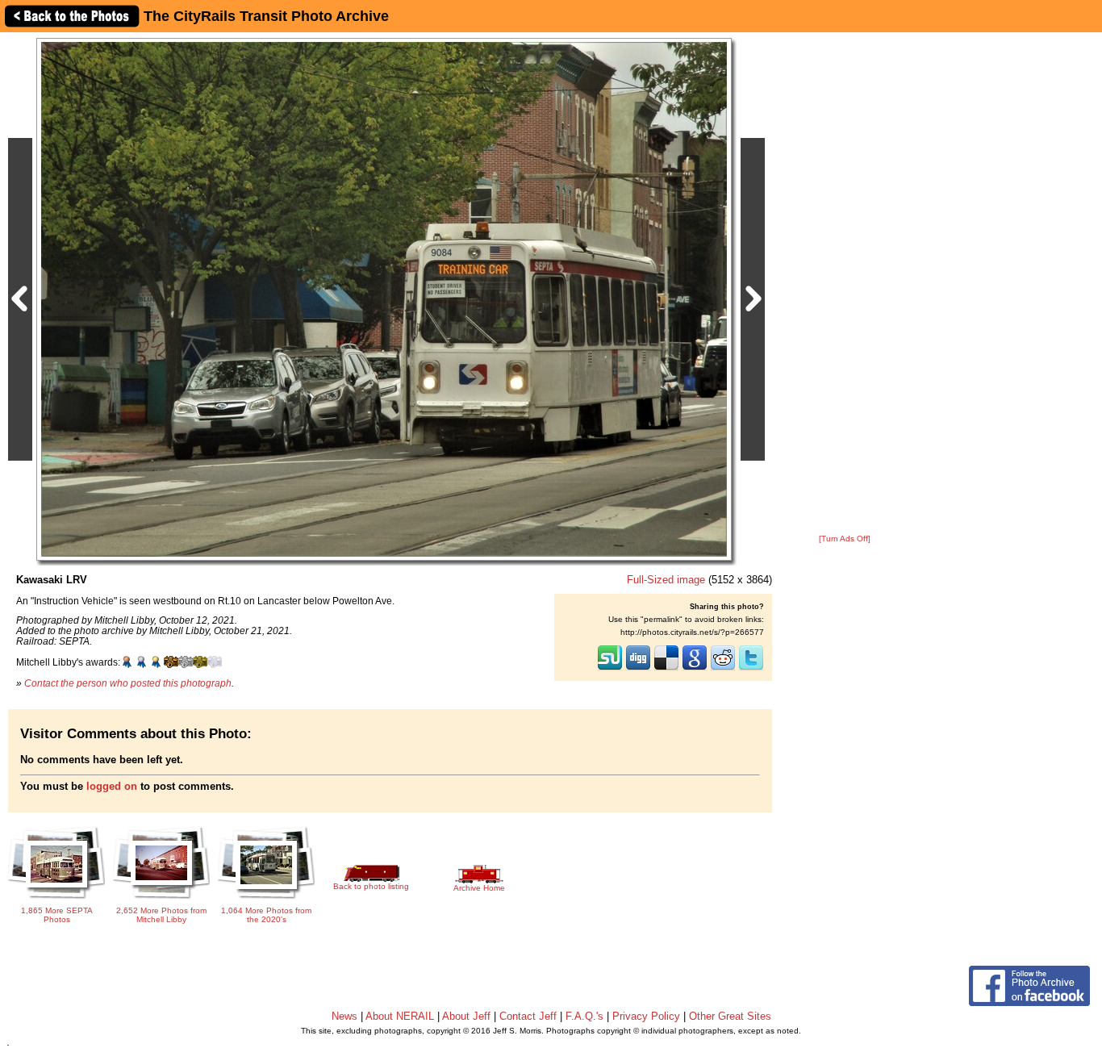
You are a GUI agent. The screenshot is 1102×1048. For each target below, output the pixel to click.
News (344, 1016)
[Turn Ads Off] (844, 538)
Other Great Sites (730, 1016)
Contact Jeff (528, 1016)
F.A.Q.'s (584, 1016)
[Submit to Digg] (638, 669)
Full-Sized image (666, 580)
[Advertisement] (844, 284)
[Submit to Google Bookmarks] (695, 669)
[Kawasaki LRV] (384, 298)
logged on (111, 786)
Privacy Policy (646, 1016)
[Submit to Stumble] (610, 669)
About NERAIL (399, 1016)
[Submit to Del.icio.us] (666, 669)
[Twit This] (751, 669)
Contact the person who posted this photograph (128, 683)
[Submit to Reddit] (723, 669)
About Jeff (466, 1016)
